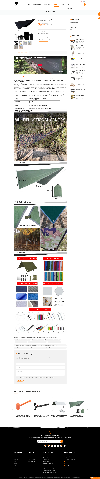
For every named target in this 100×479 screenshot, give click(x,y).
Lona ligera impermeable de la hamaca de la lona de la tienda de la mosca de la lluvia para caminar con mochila (39, 345)
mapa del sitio (76, 477)
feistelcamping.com (68, 477)
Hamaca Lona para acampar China (55, 341)
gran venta (16, 459)
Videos (63, 4)
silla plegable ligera (46, 461)
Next (87, 409)
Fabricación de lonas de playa (38, 339)
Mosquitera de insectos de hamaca (49, 470)
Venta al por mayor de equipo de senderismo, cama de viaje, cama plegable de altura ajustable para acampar (80, 89)
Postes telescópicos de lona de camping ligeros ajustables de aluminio (77, 416)
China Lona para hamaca (31, 337)
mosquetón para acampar (75, 31)
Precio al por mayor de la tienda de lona (23, 339)
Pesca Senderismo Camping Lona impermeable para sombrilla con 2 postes (32, 360)
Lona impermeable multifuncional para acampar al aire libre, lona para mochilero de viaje (59, 416)
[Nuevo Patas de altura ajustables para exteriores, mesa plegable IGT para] (72, 72)
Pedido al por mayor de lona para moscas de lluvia (47, 337)
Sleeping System (38, 13)
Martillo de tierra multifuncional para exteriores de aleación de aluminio (23, 416)
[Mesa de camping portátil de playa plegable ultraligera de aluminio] (72, 78)
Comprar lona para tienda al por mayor (53, 339)
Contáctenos (69, 8)
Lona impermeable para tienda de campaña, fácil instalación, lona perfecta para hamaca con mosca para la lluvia (38, 347)
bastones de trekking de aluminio (49, 465)
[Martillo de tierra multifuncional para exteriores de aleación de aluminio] (23, 405)
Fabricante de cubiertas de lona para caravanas (37, 341)
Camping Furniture (73, 24)
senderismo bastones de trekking (48, 468)
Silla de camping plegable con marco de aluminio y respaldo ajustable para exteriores (80, 51)
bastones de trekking (74, 22)
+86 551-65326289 (70, 461)
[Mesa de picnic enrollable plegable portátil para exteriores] (72, 66)
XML (80, 477)
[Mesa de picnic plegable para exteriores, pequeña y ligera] (72, 41)
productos (56, 4)
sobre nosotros (37, 4)
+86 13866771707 (61, 1)
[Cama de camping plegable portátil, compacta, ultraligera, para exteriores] (72, 97)
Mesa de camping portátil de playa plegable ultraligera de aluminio (80, 76)
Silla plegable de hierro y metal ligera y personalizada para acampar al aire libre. (80, 45)
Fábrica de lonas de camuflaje (21, 341)
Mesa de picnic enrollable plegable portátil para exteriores (80, 64)
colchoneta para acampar (47, 466)
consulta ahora (43, 42)
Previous (12, 409)
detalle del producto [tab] (21, 52)
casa (29, 4)
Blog (15, 465)
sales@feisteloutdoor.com (75, 1)
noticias (70, 4)
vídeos (15, 461)
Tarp (43, 13)
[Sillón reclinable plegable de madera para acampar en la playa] (72, 84)
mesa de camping (31, 459)
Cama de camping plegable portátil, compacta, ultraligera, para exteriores (80, 95)
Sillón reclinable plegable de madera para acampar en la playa (80, 82)
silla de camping (31, 457)
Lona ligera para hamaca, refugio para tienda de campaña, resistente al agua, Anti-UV (41, 416)
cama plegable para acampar (48, 463)
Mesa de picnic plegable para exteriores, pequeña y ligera (80, 39)
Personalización (47, 4)
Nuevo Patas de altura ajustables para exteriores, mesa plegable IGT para (80, 70)
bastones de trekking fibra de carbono (49, 472)
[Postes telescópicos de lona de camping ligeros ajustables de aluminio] (77, 405)
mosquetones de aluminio (47, 455)
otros (71, 29)
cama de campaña (31, 461)
